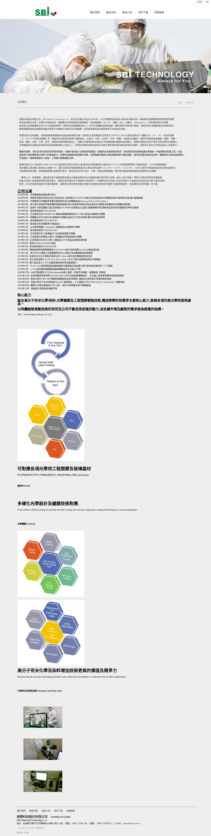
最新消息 (111, 12)
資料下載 (143, 12)
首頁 (180, 103)
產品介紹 (127, 12)
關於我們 (95, 12)
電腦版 (19, 833)
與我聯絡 (159, 12)
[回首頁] (46, 11)
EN (207, 2)
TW (199, 2)
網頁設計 (40, 828)
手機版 (26, 833)
